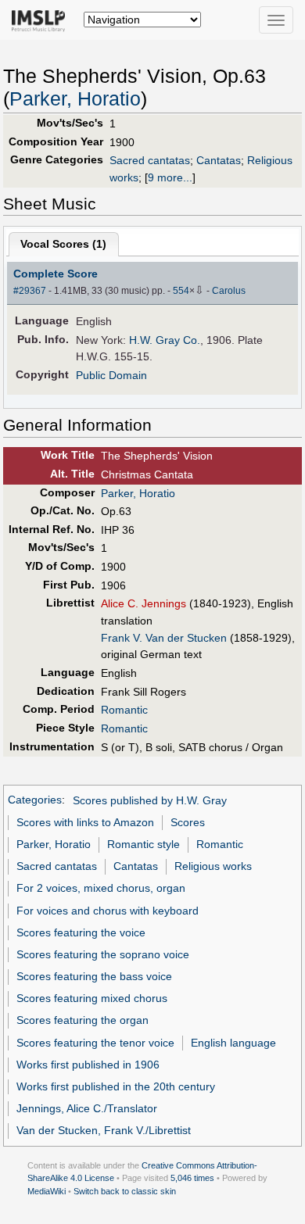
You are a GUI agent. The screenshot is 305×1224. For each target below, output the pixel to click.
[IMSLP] (42, 19)
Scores (187, 822)
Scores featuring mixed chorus (91, 998)
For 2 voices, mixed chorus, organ (100, 888)
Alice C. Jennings (143, 603)
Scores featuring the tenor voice (95, 1042)
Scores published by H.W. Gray (150, 800)
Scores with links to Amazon (85, 822)
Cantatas (218, 160)
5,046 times (192, 1178)
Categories (35, 800)
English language (233, 1042)
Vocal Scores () (63, 244)
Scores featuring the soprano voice (102, 954)
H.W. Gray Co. (164, 340)
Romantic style (143, 844)
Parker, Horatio (75, 98)
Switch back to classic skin (125, 1191)
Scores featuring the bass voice (94, 976)
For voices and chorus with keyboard (107, 910)
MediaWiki (46, 1191)
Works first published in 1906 (88, 1064)
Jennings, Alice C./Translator (86, 1108)
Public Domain (111, 375)
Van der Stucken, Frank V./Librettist (103, 1130)
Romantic (124, 709)
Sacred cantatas (149, 160)
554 (181, 290)
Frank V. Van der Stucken (164, 638)
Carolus (229, 290)
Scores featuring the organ (82, 1020)
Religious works (213, 866)
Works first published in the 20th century (115, 1086)
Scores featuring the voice (80, 932)
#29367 (29, 290)
